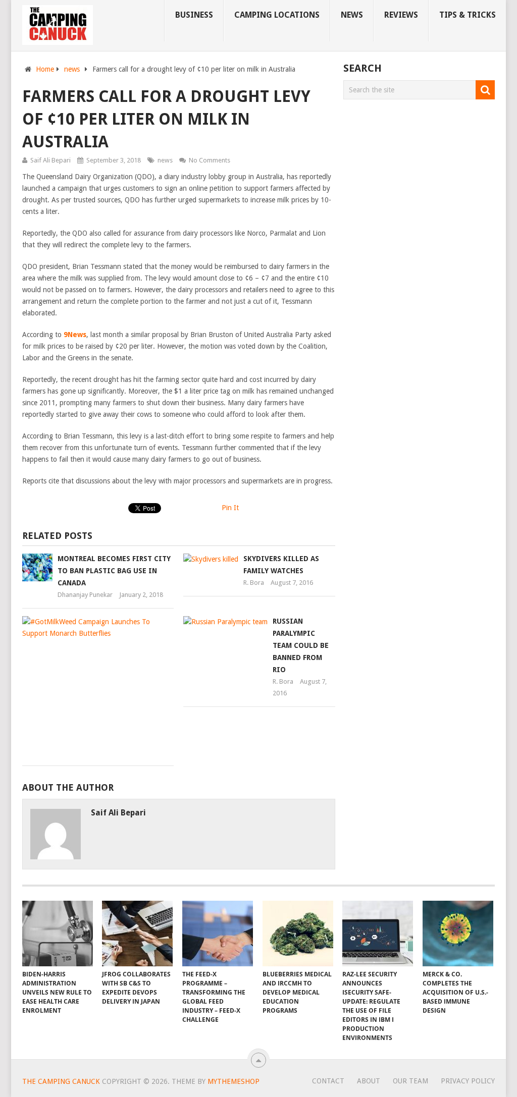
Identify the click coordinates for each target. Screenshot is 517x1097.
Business (194, 15)
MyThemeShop (234, 1081)
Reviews (401, 15)
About (368, 1081)
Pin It (230, 508)
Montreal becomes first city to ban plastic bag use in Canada (114, 571)
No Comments (209, 160)
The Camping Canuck (61, 1081)
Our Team (410, 1081)
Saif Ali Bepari (50, 160)
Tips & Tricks (467, 15)
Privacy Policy (468, 1081)
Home (45, 69)
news (352, 15)
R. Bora (253, 582)
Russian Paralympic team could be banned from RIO (301, 645)
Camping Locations (277, 15)
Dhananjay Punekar (85, 594)
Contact (328, 1081)
